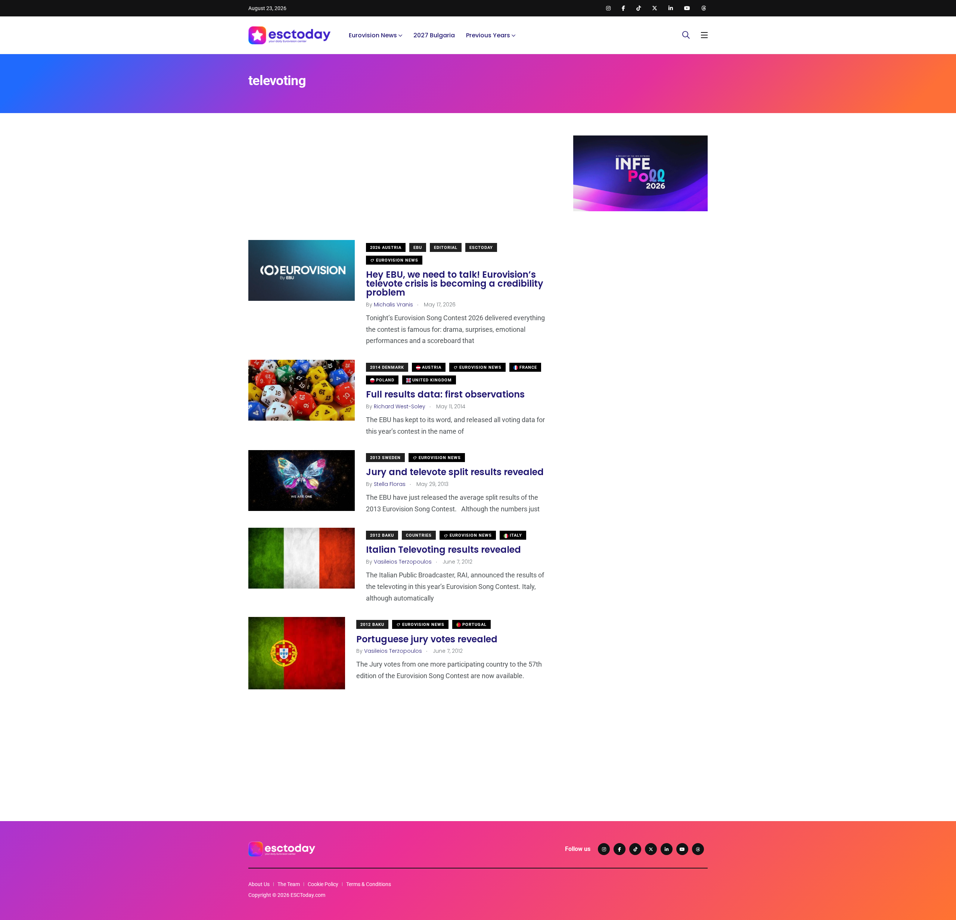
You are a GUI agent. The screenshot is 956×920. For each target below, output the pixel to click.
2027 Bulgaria (434, 35)
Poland (384, 380)
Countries (419, 535)
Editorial (445, 247)
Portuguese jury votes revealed (426, 639)
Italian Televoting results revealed (443, 549)
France (527, 367)
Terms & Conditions (368, 884)
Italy (515, 535)
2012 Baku (382, 535)
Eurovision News (373, 35)
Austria (430, 367)
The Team (288, 884)
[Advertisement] (399, 187)
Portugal (474, 624)
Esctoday (481, 247)
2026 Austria (385, 247)
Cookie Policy (323, 884)
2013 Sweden (385, 457)
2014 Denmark (387, 367)
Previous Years (488, 35)
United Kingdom (431, 380)
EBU (417, 247)
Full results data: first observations (445, 394)
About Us (259, 884)
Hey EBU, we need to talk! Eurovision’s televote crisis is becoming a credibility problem (454, 283)
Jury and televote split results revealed (455, 472)
